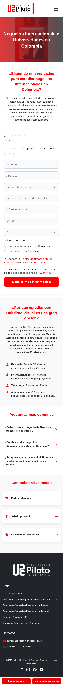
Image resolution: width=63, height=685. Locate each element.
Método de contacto (17, 240)
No (19, 141)
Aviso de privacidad (33, 262)
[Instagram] (28, 669)
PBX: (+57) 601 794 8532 (19, 646)
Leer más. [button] (45, 272)
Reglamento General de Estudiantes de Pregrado (26, 605)
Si (9, 141)
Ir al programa (16, 681)
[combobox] (6, 187)
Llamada (13, 250)
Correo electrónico (19, 246)
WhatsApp (32, 250)
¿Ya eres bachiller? (16, 135)
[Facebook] (35, 669)
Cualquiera (44, 246)
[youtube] (41, 669)
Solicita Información (47, 681)
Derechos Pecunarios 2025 (16, 617)
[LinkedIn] (21, 669)
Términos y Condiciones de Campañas (21, 623)
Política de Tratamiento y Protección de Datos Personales (30, 599)
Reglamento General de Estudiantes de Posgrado (26, 611)
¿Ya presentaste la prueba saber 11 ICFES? (30, 148)
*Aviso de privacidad (12, 593)
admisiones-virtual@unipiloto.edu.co (24, 641)
